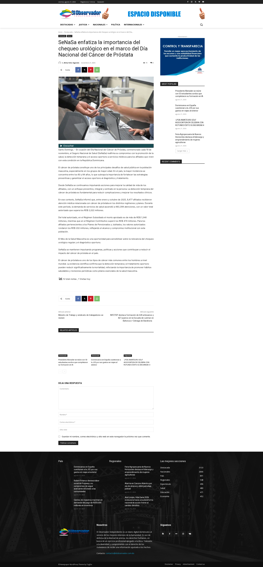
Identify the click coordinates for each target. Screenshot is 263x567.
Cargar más (181, 151)
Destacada (68, 32)
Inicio (60, 32)
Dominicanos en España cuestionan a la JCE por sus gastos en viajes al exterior (106, 362)
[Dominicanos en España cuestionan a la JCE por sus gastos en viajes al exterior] (106, 346)
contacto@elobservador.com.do (120, 553)
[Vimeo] (199, 2)
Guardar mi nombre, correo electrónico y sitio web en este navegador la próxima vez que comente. (106, 436)
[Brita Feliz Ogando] (60, 62)
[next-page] (64, 371)
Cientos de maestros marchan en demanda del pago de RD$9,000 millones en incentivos (88, 502)
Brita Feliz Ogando (71, 63)
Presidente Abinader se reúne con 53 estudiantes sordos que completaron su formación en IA (73, 362)
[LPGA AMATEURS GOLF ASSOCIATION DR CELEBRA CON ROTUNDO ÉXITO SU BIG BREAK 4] (139, 346)
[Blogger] (163, 533)
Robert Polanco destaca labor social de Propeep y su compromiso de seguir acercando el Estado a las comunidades (86, 486)
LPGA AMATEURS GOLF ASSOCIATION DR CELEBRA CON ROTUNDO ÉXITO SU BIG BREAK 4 (137, 362)
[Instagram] (191, 2)
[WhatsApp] (97, 70)
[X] (195, 2)
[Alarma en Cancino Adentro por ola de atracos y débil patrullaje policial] (116, 486)
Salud (70, 36)
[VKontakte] (190, 533)
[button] (201, 24)
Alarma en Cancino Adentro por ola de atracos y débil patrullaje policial (138, 486)
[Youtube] (203, 2)
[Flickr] (176, 533)
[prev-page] (60, 371)
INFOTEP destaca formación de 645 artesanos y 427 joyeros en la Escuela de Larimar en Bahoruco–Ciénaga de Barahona (132, 318)
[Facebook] (187, 2)
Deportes (128, 356)
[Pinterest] (90, 70)
